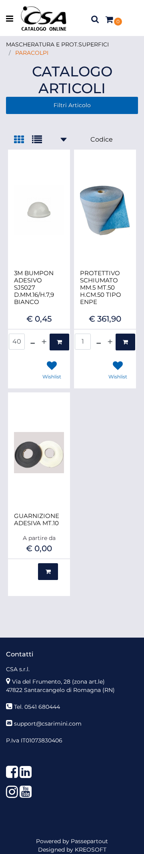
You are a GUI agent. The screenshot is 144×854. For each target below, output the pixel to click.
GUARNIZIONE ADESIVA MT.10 (36, 519)
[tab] (23, 140)
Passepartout (89, 841)
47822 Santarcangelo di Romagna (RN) (60, 690)
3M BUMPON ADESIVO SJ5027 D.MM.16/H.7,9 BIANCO (34, 288)
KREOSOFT (90, 849)
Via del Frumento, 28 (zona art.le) (58, 681)
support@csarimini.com (48, 723)
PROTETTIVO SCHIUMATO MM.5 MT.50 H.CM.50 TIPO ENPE (100, 288)
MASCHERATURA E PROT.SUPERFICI (57, 44)
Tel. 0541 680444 (37, 706)
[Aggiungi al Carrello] (59, 342)
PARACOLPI (31, 52)
